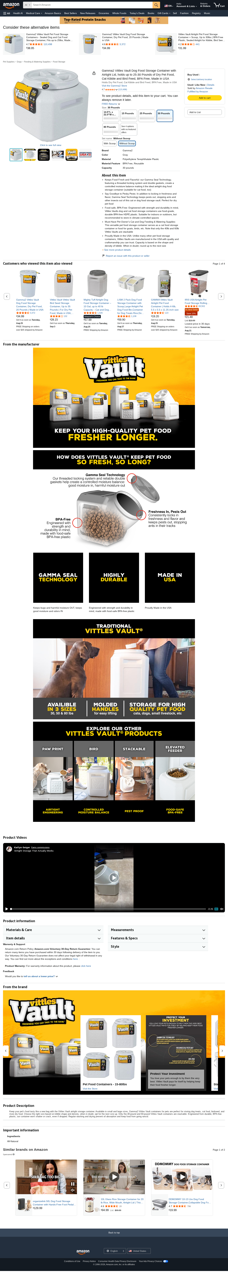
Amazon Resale (204, 88)
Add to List (195, 112)
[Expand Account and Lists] (196, 6)
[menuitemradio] (216, 909)
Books (151, 13)
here (75, 959)
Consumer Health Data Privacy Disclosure (117, 1261)
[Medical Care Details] (41, 13)
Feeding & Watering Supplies (37, 62)
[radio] (16, 155)
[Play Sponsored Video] (114, 1176)
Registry (196, 13)
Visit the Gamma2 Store (114, 85)
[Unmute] (221, 909)
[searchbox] (92, 5)
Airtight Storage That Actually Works (34, 850)
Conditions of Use (72, 1261)
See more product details (117, 249)
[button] (7, 13)
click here (86, 966)
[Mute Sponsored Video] (73, 1190)
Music (207, 13)
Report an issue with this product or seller (128, 255)
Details (210, 84)
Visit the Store (90, 1088)
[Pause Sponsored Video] (73, 1184)
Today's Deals (137, 13)
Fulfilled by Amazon (197, 91)
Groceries (104, 13)
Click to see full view (50, 145)
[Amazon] (11, 5)
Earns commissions (40, 847)
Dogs (19, 62)
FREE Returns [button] (110, 104)
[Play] (6, 908)
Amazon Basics (53, 13)
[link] (49, 48)
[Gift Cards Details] (169, 13)
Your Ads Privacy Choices (150, 1261)
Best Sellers (70, 13)
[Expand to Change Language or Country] (172, 6)
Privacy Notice (89, 1261)
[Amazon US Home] (83, 1252)
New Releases (87, 13)
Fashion (184, 13)
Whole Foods (119, 13)
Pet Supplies (9, 62)
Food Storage (59, 62)
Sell (175, 13)
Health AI (18, 13)
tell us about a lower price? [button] (39, 976)
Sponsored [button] (7, 1154)
